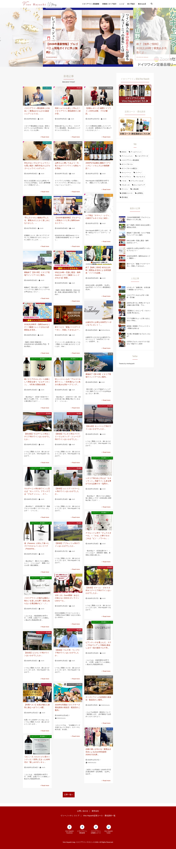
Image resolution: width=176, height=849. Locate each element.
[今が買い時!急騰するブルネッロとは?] (122, 336)
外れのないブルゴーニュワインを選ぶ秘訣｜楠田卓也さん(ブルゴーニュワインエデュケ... (37, 165)
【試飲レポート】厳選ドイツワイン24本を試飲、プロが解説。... (98, 111)
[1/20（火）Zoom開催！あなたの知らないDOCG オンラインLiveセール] (68, 583)
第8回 (80, 632)
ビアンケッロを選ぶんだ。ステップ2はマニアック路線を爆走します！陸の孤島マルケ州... (98, 645)
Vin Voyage (78, 203)
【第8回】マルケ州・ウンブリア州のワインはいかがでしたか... (67, 652)
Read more (45, 137)
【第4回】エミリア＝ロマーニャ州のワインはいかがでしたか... (67, 491)
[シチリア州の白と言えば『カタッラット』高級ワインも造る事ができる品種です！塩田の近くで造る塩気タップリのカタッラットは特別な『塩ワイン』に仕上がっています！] (98, 466)
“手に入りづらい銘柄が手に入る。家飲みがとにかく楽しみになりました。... (37, 220)
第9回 (80, 526)
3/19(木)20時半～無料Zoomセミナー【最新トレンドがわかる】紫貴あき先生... (37, 327)
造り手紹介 (131, 4)
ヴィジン (125, 189)
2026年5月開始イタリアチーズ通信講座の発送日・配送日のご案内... (67, 707)
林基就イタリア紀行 (109, 4)
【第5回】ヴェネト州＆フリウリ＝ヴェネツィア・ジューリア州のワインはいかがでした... (68, 436)
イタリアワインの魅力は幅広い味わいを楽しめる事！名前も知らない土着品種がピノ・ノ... (37, 600)
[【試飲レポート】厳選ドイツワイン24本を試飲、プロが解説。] (98, 96)
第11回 (110, 409)
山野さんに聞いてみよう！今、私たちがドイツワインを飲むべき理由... (68, 165)
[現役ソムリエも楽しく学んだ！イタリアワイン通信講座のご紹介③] (68, 96)
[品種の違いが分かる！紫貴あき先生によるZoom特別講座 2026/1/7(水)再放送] (98, 737)
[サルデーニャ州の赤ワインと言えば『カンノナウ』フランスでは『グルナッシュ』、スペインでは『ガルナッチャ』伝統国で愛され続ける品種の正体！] (37, 476)
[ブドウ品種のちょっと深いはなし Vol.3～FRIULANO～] (122, 320)
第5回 (80, 416)
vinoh (41, 119)
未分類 (49, 252)
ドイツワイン (126, 177)
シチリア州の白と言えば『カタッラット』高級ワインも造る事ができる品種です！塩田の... (98, 481)
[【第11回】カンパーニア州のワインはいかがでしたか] (98, 414)
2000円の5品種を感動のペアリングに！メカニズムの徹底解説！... (98, 165)
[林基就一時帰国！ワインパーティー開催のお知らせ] (122, 328)
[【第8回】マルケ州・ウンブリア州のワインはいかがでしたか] (68, 637)
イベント (79, 200)
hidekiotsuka (105, 705)
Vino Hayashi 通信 (46, 255)
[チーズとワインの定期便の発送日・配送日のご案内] (98, 685)
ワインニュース (46, 684)
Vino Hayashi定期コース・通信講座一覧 (99, 816)
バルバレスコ (140, 177)
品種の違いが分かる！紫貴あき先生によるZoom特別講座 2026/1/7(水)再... (98, 752)
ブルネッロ (125, 185)
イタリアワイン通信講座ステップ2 (41, 359)
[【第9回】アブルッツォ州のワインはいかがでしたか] (68, 531)
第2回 (49, 635)
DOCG (124, 152)
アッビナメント (136, 152)
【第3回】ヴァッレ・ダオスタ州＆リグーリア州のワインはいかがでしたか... (98, 590)
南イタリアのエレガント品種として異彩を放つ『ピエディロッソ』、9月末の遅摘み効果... (37, 382)
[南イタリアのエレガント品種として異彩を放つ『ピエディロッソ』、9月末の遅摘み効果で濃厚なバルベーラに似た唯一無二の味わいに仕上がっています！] (37, 367)
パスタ (124, 181)
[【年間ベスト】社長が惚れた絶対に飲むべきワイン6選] (37, 692)
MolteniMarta (105, 330)
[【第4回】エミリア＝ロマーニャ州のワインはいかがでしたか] (68, 476)
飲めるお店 (142, 4)
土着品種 (135, 189)
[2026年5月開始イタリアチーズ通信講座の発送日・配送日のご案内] (68, 692)
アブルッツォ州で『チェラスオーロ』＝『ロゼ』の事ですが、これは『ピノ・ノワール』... (98, 535)
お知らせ (79, 197)
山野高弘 (140, 193)
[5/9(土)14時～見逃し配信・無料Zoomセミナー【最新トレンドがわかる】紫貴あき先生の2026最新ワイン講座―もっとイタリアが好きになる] (68, 260)
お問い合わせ (82, 811)
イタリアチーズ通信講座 (105, 677)
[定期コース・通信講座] (135, 134)
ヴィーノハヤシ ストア (70, 816)
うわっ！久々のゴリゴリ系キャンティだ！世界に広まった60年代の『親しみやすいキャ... (37, 759)
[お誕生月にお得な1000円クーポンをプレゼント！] (98, 310)
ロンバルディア (139, 185)
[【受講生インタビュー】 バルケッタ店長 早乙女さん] (122, 313)
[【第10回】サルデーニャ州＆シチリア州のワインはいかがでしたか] (37, 421)
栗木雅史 (125, 197)
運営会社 (95, 811)
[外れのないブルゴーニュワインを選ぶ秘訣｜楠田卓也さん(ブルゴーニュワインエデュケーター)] (37, 150)
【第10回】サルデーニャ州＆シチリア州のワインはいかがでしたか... (37, 436)
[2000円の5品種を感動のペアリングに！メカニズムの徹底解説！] (98, 150)
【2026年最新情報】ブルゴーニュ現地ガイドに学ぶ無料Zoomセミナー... (68, 220)
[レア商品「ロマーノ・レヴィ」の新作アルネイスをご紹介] (98, 203)
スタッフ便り (108, 142)
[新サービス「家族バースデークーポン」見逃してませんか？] (68, 315)
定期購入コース (127, 193)
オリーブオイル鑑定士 (129, 168)
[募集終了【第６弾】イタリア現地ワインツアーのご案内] (37, 260)
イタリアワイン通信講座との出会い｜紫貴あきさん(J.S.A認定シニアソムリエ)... (37, 111)
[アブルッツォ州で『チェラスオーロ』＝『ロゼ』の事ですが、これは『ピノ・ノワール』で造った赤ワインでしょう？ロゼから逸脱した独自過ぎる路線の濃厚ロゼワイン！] (98, 520)
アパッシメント (127, 156)
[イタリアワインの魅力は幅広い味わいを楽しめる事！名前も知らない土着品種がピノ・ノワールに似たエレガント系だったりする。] (37, 585)
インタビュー (47, 88)
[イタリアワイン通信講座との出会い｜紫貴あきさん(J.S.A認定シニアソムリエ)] (37, 96)
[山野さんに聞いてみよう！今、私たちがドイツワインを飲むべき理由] (68, 150)
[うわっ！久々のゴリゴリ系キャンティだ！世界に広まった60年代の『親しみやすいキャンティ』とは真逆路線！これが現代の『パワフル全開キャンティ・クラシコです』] (37, 744)
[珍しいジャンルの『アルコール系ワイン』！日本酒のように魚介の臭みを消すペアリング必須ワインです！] (68, 367)
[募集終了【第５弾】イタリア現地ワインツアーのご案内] (98, 362)
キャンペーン (108, 305)
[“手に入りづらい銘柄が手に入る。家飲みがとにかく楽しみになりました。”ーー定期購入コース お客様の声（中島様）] (37, 205)
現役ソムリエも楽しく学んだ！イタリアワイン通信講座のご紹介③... (68, 111)
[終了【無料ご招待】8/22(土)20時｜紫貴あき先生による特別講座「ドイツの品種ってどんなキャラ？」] (98, 255)
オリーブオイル (127, 164)
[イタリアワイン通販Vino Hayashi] (135, 101)
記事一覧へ (68, 795)
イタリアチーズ (142, 156)
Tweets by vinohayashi (127, 363)
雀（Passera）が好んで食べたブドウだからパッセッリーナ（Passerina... (36, 546)
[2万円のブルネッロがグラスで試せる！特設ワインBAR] (122, 343)
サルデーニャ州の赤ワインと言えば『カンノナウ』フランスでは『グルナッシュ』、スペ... (37, 491)
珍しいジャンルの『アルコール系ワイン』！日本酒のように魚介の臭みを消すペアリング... (68, 382)
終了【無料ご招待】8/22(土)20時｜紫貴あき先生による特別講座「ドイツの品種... (98, 270)
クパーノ (138, 172)
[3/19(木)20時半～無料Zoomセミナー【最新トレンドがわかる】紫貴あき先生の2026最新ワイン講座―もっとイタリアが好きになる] (37, 312)
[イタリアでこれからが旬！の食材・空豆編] (122, 297)
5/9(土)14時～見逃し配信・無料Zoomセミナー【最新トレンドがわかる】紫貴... (68, 275)
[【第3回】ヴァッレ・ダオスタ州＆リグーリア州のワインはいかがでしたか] (98, 575)
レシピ (121, 4)
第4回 (80, 471)
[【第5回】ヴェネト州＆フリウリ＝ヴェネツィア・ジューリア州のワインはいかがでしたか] (68, 421)
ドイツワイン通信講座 (105, 88)
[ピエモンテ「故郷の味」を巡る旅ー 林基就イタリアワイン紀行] (122, 289)
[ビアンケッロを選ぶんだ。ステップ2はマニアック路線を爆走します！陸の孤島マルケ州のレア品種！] (98, 630)
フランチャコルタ (137, 181)
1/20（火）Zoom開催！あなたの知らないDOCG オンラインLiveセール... (67, 598)
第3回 (110, 570)
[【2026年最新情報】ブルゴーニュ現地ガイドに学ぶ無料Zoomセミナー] (68, 205)
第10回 (49, 416)
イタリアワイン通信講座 (90, 4)
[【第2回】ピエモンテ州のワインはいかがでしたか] (37, 640)
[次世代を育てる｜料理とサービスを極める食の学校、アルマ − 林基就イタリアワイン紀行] (122, 305)
